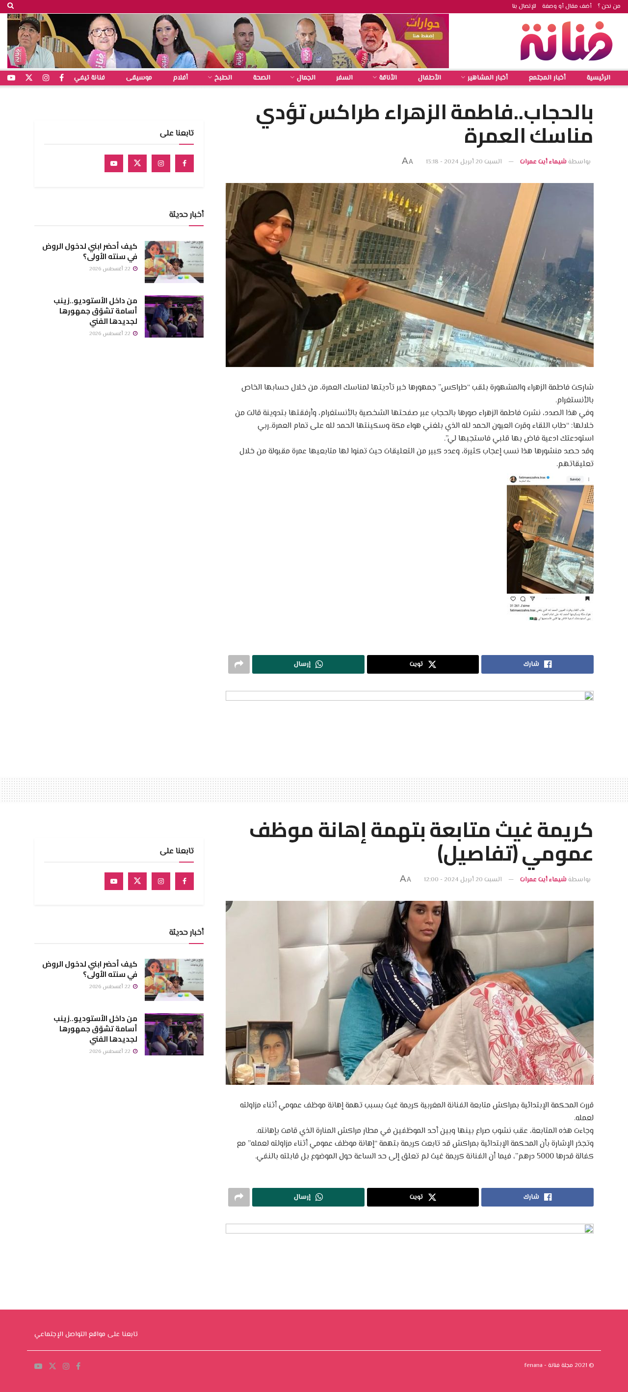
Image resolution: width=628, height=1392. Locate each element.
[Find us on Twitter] (137, 163)
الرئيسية (598, 78)
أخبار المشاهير (488, 78)
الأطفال (429, 78)
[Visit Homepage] (569, 41)
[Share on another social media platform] (239, 664)
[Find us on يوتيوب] (11, 78)
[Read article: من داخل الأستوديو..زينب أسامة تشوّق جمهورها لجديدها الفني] (174, 316)
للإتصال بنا (524, 6)
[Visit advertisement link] (228, 41)
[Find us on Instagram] (161, 163)
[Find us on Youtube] (114, 163)
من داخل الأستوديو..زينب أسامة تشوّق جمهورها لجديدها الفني (95, 310)
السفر (344, 78)
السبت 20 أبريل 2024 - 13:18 (464, 162)
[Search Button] (10, 6)
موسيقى (139, 78)
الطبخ (223, 78)
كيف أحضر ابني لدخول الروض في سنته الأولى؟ (89, 251)
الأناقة (388, 78)
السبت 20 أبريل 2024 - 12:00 (463, 880)
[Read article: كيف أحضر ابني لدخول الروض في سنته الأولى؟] (174, 262)
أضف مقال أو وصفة (567, 6)
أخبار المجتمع (547, 78)
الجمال (306, 78)
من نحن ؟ (609, 6)
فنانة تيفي (89, 78)
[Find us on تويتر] (29, 78)
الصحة (261, 78)
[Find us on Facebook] (184, 163)
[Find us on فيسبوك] (61, 78)
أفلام (180, 78)
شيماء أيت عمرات (543, 162)
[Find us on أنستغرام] (46, 78)
